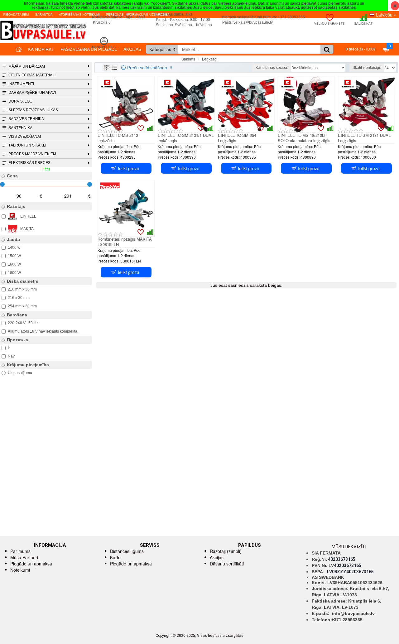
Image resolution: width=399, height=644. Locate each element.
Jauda (13, 239)
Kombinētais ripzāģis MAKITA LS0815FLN (125, 242)
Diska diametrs (22, 281)
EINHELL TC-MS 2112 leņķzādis (118, 138)
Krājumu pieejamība (28, 364)
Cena (12, 175)
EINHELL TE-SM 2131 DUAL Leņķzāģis (364, 138)
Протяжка (17, 339)
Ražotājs (16, 206)
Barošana (17, 314)
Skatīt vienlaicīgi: (367, 67)
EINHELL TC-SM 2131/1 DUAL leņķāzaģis (186, 138)
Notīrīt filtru (82, 169)
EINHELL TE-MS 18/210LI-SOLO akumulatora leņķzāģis (304, 138)
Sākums (188, 58)
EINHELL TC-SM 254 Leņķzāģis (237, 138)
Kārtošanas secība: (272, 67)
